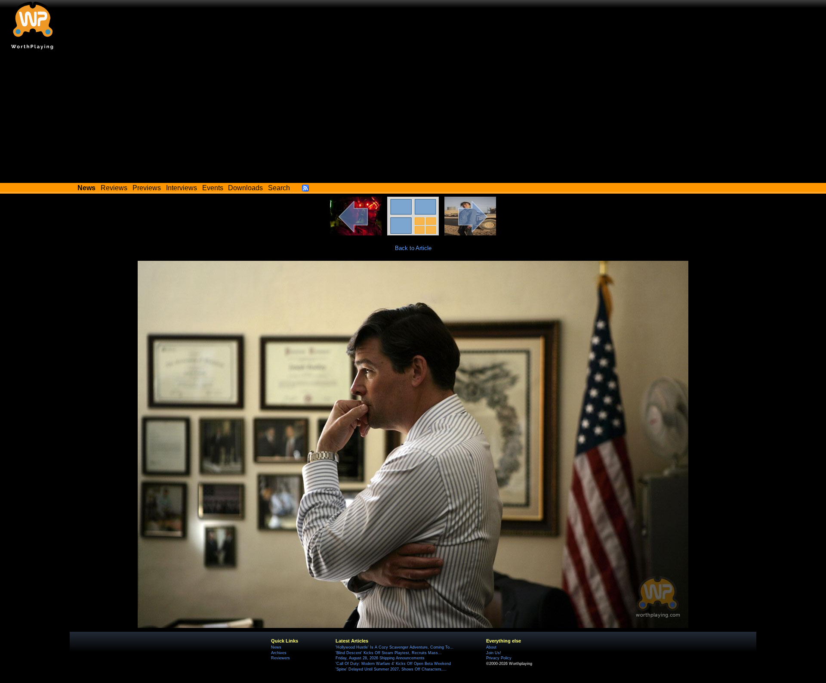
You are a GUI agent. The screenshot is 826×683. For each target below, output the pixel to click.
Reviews (114, 188)
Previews (147, 188)
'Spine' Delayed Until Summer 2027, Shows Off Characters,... (391, 669)
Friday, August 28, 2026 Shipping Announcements (380, 658)
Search (279, 188)
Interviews (181, 188)
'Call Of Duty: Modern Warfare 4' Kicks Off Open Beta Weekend (393, 663)
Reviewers (280, 658)
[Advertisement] (413, 118)
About (491, 647)
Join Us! (493, 653)
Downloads (245, 188)
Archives (279, 653)
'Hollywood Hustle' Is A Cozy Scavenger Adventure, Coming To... (394, 647)
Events (212, 188)
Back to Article (413, 248)
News (276, 647)
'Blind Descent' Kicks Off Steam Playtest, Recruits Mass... (389, 653)
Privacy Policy (499, 658)
